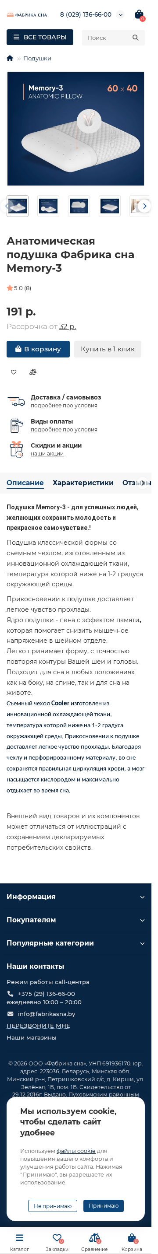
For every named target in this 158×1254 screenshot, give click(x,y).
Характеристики (83, 483)
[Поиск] (135, 37)
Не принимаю (53, 1206)
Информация (31, 897)
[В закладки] (14, 372)
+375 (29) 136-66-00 (46, 993)
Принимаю (103, 1205)
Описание (25, 483)
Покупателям (31, 920)
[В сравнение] (33, 372)
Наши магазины (32, 1037)
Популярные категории (50, 943)
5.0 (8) (22, 287)
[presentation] (7, 206)
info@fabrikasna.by (46, 1013)
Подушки (37, 58)
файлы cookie (76, 1151)
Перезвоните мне (38, 1025)
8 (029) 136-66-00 (85, 14)
